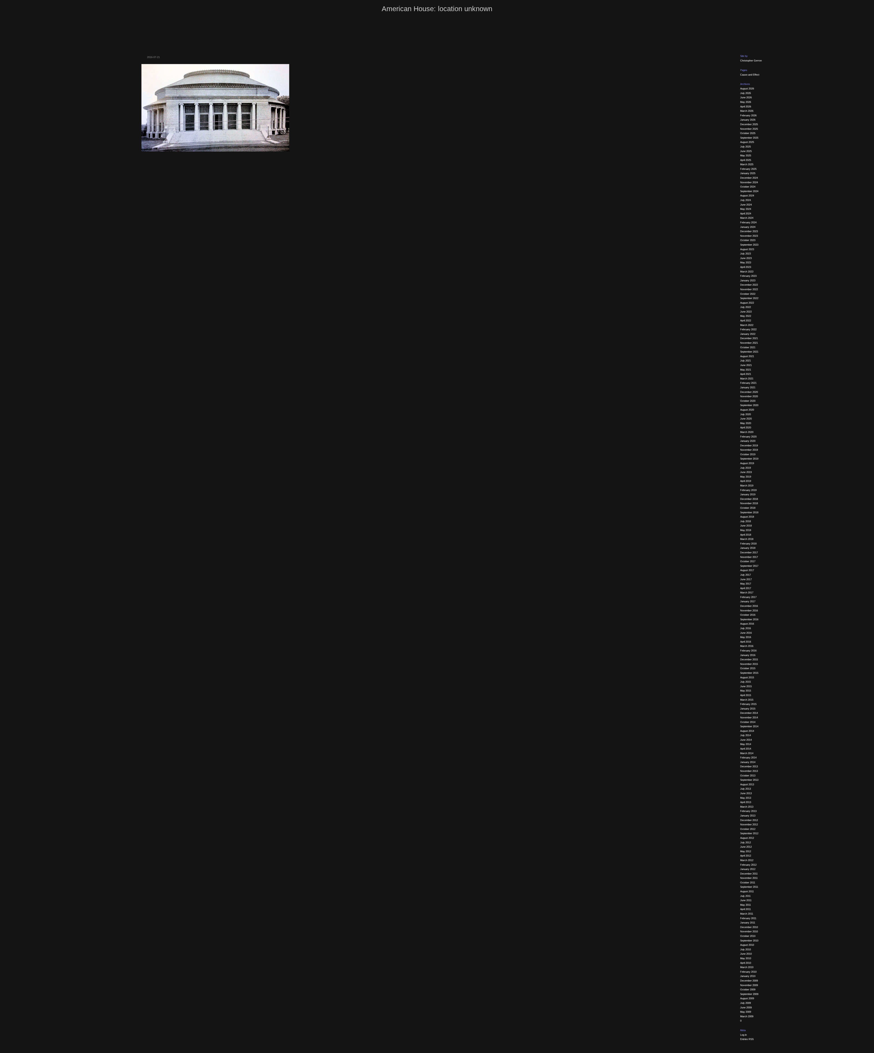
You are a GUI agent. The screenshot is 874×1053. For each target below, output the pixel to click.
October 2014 (747, 722)
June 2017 (746, 579)
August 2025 (747, 142)
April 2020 (745, 427)
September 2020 (749, 405)
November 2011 (749, 878)
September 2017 (749, 566)
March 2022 (746, 325)
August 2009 (747, 998)
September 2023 (749, 244)
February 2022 (748, 329)
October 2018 (747, 507)
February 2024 (748, 222)
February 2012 (748, 864)
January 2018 (747, 548)
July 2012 (745, 842)
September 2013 (749, 779)
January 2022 (747, 334)
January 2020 (747, 441)
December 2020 (749, 392)
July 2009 (745, 1003)
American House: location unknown (437, 9)
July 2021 (745, 360)
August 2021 (747, 356)
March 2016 (746, 646)
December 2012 (749, 820)
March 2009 (746, 1016)
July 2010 (745, 949)
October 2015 (747, 668)
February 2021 (748, 383)
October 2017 (747, 561)
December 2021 (749, 338)
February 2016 (748, 650)
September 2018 (749, 512)
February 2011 (748, 918)
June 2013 (746, 793)
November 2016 (749, 610)
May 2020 (745, 423)
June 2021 (746, 365)
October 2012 (747, 829)
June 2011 (746, 900)
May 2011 (745, 904)
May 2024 (745, 209)
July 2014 (745, 735)
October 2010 (747, 936)
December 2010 (749, 927)
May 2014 (745, 744)
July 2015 (745, 681)
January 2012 (747, 869)
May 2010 (745, 958)
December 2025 (749, 124)
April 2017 (745, 588)
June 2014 (746, 739)
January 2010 (747, 976)
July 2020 (745, 414)
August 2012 (747, 838)
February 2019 (748, 490)
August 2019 (747, 463)
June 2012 (746, 846)
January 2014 (747, 762)
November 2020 (749, 396)
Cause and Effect (749, 74)
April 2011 (745, 909)
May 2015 (745, 690)
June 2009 (746, 1007)
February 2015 (748, 704)
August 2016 (747, 623)
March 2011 (746, 913)
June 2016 (746, 632)
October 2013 (747, 775)
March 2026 (746, 110)
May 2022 (745, 316)
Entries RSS (747, 1039)
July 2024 (745, 200)
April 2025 (745, 160)
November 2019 (749, 449)
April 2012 (745, 855)
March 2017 (746, 592)
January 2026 (747, 119)
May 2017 (745, 583)
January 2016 (747, 655)
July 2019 (745, 467)
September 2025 (749, 137)
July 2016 (745, 628)
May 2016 (745, 637)
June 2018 (746, 525)
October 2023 (747, 240)
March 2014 (746, 753)
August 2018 (747, 516)
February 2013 (748, 811)
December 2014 (749, 713)
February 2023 (748, 276)
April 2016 (745, 641)
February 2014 (748, 757)
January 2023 (747, 280)
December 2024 (749, 177)
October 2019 (747, 454)
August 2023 (747, 249)
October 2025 (747, 133)
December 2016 (749, 606)
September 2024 (749, 191)
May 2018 (745, 530)
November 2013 (749, 771)
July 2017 (745, 574)
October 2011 (747, 882)
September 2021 (749, 351)
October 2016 (747, 614)
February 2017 (748, 597)
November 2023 (749, 235)
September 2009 (749, 994)
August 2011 (747, 891)
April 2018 (745, 534)
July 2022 (745, 307)
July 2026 (745, 93)
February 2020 (748, 436)
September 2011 (749, 886)
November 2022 (749, 289)
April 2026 (745, 106)
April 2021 (745, 374)
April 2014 (745, 748)
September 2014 (749, 726)
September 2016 (749, 619)
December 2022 (749, 284)
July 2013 (745, 788)
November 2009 (749, 985)
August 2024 (747, 195)
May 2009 (745, 1011)
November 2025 (749, 128)
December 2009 (749, 980)
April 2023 (745, 267)
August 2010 (747, 945)
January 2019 (747, 494)
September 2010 (749, 940)
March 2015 (746, 699)
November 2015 (749, 664)
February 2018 (748, 543)
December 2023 (749, 231)
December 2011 (749, 873)
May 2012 (745, 851)
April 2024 (745, 213)
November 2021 (749, 342)
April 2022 (745, 320)
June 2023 (746, 258)
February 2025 (748, 169)
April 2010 (745, 962)
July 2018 (745, 521)
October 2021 (747, 347)
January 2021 (747, 387)
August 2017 (747, 570)
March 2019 (746, 485)
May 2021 (745, 369)
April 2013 (745, 802)
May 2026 (745, 102)
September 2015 (749, 672)
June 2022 (746, 311)
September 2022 (749, 298)
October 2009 (747, 989)
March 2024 (746, 217)
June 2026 (746, 97)
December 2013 (749, 766)
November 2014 (749, 717)
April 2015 (745, 695)
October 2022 (747, 293)
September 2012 (749, 833)
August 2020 (747, 409)
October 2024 (747, 186)
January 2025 (747, 173)
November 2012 (749, 824)
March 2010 (746, 967)
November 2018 (749, 503)
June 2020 (746, 418)
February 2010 (748, 971)
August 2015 (747, 677)
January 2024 (747, 227)
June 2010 (746, 953)
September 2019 (749, 458)
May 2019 (745, 476)
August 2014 (747, 731)
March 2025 (746, 164)
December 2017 (749, 552)
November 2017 (749, 557)
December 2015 (749, 659)
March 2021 (746, 378)
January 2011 (747, 922)
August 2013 (747, 784)
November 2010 (749, 931)
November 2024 (749, 182)
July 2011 (745, 896)
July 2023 (745, 253)
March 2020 (746, 432)
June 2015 (746, 686)
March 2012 (746, 860)
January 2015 (747, 708)
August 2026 (747, 88)
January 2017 (747, 601)
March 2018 (746, 539)
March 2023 (746, 271)
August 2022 (747, 302)
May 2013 (745, 797)
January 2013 (747, 815)
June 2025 (746, 151)
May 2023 (745, 262)
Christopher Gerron (751, 60)
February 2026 (748, 115)
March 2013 (746, 806)
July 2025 (745, 146)
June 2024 (746, 204)
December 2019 (749, 445)
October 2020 (747, 400)
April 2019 (745, 481)
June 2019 (746, 472)
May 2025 (745, 155)
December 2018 (749, 499)
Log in (743, 1034)
